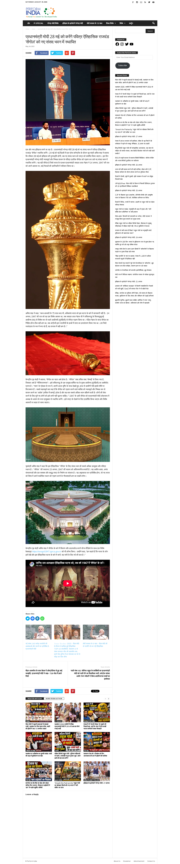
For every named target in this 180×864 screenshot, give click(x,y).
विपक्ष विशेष (110, 23)
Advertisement (139, 861)
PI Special (38, 23)
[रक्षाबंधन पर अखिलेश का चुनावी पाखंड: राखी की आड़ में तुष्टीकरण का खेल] (39, 742)
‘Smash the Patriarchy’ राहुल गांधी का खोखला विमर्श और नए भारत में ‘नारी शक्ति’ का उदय (67, 785)
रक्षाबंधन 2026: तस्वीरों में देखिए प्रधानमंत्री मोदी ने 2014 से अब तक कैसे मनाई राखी (67, 726)
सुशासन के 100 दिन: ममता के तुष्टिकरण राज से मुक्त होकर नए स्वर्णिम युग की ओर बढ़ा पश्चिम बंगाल (134, 243)
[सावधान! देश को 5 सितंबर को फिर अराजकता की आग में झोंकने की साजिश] (97, 742)
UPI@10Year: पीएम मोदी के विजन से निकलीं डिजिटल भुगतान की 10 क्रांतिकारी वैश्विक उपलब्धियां (135, 184)
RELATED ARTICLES (35, 699)
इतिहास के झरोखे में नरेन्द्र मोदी (72, 23)
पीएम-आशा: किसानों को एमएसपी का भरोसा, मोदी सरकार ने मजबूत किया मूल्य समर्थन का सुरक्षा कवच (133, 217)
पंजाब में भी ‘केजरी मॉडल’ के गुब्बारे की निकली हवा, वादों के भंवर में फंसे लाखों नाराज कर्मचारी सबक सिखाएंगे (95, 726)
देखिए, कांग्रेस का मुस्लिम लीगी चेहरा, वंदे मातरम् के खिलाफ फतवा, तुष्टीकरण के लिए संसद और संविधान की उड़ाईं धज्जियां (134, 294)
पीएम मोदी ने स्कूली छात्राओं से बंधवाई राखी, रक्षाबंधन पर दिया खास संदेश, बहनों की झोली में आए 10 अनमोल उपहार (38, 726)
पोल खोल (86, 751)
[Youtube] (153, 2)
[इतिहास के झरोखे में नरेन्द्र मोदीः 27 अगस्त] (97, 771)
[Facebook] (133, 2)
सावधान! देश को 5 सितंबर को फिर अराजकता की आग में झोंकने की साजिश (95, 754)
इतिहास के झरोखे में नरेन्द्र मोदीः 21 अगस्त (128, 282)
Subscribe (122, 65)
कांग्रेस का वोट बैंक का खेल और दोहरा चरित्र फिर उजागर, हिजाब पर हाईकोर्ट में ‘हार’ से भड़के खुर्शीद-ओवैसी (38, 785)
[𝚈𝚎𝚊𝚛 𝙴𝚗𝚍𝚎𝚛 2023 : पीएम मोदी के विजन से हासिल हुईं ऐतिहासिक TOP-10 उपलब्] (67, 632)
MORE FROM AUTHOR (54, 699)
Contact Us (151, 861)
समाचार (28, 32)
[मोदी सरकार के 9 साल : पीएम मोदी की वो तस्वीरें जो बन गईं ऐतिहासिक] (96, 632)
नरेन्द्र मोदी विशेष (53, 23)
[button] (153, 23)
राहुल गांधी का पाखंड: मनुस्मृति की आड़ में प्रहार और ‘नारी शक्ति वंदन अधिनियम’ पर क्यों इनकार (133, 210)
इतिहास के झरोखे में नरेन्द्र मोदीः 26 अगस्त (128, 165)
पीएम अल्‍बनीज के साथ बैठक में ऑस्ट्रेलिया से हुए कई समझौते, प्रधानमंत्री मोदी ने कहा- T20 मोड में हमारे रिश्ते (44, 673)
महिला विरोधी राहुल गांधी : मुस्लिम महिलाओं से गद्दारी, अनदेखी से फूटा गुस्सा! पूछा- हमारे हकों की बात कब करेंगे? (68, 755)
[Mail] (141, 2)
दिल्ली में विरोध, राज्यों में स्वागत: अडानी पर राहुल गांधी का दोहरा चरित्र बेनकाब (134, 203)
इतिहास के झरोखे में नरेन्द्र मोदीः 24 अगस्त (128, 237)
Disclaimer (127, 861)
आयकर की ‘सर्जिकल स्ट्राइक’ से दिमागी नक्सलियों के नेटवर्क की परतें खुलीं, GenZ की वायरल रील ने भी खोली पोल (134, 287)
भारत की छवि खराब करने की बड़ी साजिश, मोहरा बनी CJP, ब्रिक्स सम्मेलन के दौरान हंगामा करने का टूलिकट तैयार (133, 170)
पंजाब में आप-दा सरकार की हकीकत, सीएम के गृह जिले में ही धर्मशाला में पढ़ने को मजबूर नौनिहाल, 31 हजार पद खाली (133, 142)
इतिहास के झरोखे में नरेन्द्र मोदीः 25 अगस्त (128, 191)
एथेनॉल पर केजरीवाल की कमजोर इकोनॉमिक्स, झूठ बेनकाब (133, 270)
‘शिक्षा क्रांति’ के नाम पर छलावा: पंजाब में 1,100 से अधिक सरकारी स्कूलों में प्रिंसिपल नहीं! (133, 257)
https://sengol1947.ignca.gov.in (46, 551)
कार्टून (131, 23)
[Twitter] (149, 2)
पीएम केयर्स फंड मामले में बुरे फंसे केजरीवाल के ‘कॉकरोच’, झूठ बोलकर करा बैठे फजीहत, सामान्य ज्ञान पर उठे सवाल (134, 264)
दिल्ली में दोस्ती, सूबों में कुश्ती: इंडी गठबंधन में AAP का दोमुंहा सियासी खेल (134, 177)
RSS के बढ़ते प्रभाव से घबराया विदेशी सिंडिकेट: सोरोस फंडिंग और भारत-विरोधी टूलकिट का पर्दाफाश (134, 159)
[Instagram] (137, 2)
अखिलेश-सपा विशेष (30, 751)
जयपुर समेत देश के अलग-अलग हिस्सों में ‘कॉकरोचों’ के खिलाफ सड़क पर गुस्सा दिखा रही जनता (134, 250)
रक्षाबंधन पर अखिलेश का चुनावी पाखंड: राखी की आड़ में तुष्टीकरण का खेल (39, 754)
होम (29, 23)
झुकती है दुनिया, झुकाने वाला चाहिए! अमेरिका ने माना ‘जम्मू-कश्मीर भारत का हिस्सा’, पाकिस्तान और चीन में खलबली (133, 301)
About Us (117, 861)
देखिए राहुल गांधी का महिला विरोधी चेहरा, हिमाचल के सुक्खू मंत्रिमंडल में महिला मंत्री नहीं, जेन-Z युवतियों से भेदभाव (133, 224)
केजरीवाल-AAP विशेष (89, 721)
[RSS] (145, 2)
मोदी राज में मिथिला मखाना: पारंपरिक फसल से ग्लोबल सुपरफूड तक (134, 276)
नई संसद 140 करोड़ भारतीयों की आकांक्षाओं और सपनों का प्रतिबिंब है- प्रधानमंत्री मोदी (37, 646)
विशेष (121, 23)
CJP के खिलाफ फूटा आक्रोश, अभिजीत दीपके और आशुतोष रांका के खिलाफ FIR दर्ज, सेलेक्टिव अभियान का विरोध (134, 196)
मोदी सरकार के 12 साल (94, 23)
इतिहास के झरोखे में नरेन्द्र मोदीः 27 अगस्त (97, 783)
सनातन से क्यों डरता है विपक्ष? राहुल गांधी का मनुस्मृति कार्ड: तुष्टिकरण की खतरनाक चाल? (133, 231)
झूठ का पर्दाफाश (58, 780)
